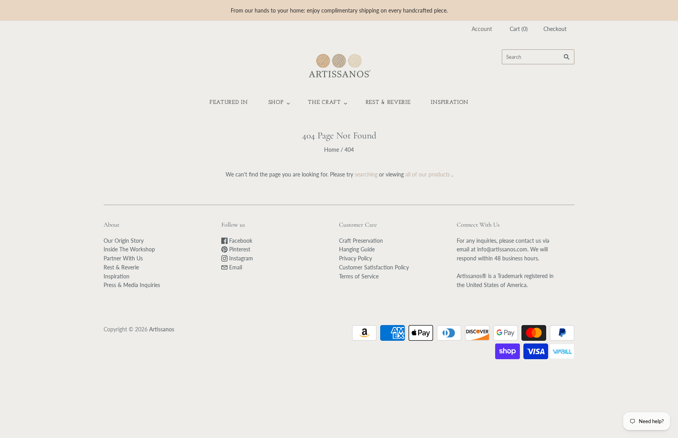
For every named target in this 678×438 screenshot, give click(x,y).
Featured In (229, 102)
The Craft (324, 102)
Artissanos (161, 329)
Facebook (240, 240)
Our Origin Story (124, 240)
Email (235, 267)
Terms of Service (359, 276)
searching (366, 174)
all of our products (427, 174)
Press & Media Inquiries (132, 285)
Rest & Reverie (388, 102)
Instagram (240, 258)
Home (331, 149)
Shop (276, 102)
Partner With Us (123, 258)
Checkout (555, 28)
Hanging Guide (357, 249)
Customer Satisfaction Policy (374, 267)
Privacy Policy (355, 258)
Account (482, 28)
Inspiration (449, 102)
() (519, 28)
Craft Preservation (361, 240)
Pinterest (239, 249)
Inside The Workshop (129, 249)
